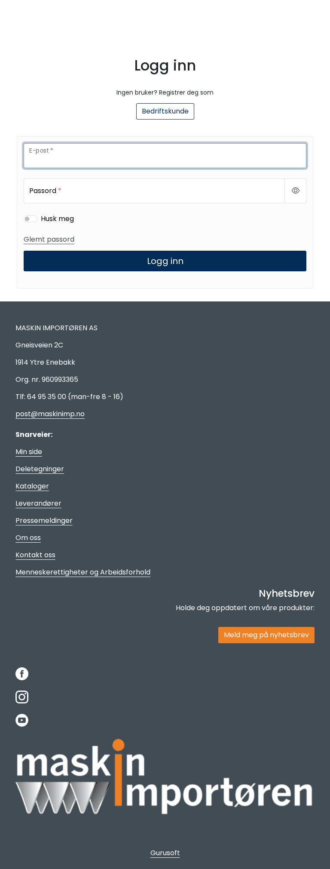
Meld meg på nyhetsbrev (266, 635)
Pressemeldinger (44, 520)
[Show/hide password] (295, 190)
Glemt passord (49, 239)
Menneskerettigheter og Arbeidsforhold (82, 572)
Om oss (28, 538)
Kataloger (32, 486)
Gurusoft (165, 853)
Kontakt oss (35, 555)
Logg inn (165, 261)
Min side (28, 452)
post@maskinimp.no (50, 414)
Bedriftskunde (165, 111)
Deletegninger (39, 469)
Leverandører (38, 503)
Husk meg (57, 219)
